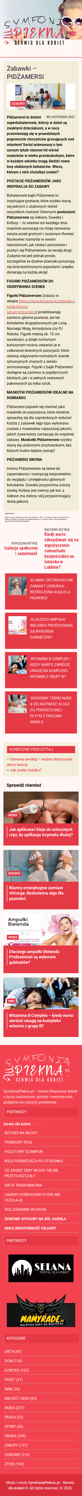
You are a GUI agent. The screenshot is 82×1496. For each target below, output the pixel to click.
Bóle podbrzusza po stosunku (34, 1161)
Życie (9, 1464)
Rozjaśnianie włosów (25, 1209)
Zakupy (11, 1445)
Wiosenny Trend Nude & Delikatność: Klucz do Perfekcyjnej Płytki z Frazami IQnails (51, 710)
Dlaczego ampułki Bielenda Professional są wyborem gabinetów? (34, 957)
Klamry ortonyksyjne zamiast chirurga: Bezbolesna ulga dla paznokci (36, 893)
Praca (10, 1417)
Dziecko (18, 103)
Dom (9, 1361)
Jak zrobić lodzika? (26, 770)
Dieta (9, 1351)
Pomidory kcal (19, 1142)
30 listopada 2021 (60, 117)
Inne (11, 1001)
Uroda (12, 815)
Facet (10, 1380)
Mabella (37, 1124)
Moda (10, 1408)
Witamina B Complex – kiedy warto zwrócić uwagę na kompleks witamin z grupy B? (41, 1021)
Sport (10, 1426)
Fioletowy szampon (24, 1152)
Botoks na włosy (21, 1133)
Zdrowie (14, 873)
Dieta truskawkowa (23, 1185)
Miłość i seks (17, 1398)
